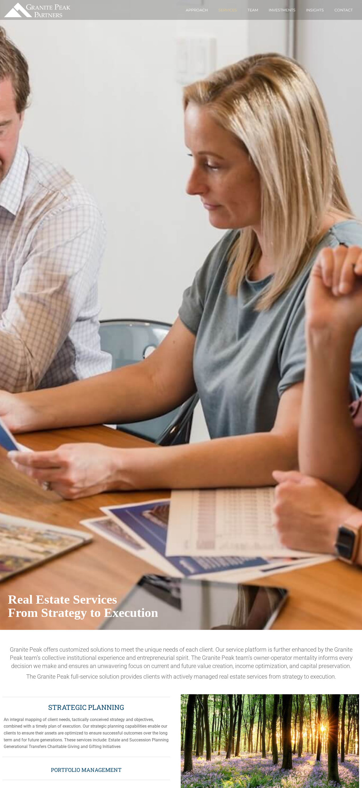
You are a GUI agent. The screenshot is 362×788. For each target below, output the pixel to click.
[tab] (86, 727)
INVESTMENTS (282, 10)
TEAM (253, 10)
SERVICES (227, 10)
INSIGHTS (315, 10)
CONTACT (343, 10)
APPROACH (197, 10)
